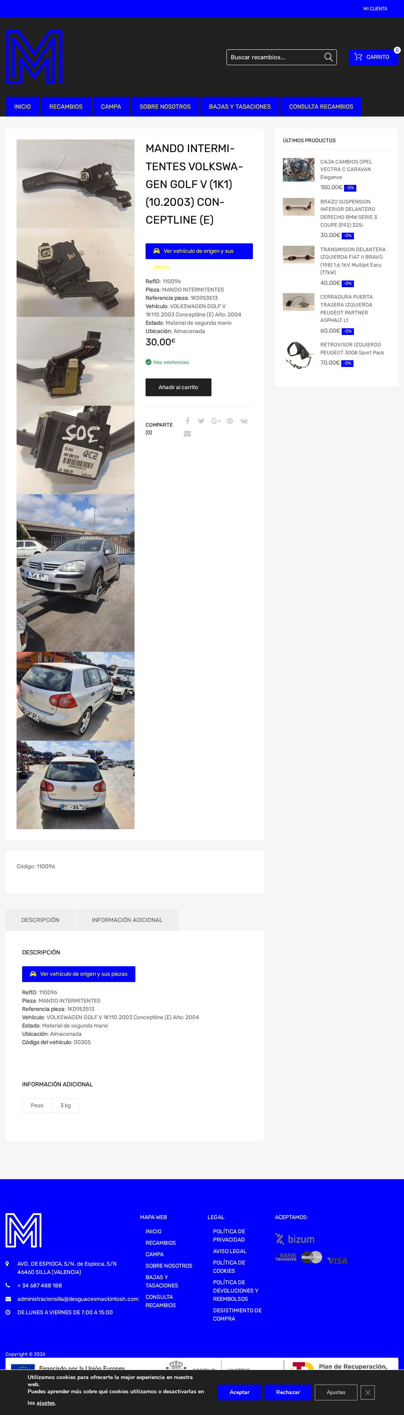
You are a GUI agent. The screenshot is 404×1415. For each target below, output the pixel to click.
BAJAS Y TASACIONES (240, 106)
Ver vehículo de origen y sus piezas (193, 253)
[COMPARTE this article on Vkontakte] (243, 421)
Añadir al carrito (178, 387)
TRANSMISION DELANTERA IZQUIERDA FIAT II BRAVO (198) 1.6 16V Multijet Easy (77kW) (353, 261)
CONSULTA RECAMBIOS (321, 106)
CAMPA (111, 106)
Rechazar (288, 1392)
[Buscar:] (281, 57)
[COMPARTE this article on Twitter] (200, 421)
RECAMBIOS (65, 106)
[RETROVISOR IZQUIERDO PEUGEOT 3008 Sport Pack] (298, 355)
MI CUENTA (375, 8)
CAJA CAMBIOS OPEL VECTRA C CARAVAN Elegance (346, 169)
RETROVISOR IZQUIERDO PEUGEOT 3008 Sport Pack (352, 349)
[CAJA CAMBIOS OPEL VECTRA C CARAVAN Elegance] (298, 170)
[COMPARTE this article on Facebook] (186, 421)
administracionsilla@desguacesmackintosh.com (77, 1299)
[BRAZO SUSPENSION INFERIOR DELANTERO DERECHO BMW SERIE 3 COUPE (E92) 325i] (298, 207)
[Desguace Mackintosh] (34, 57)
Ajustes (336, 1392)
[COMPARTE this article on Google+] (214, 421)
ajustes (46, 1403)
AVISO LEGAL (230, 1251)
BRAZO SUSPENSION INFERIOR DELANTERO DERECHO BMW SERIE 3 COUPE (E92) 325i (348, 213)
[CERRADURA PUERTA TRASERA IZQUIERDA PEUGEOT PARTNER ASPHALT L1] (298, 302)
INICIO (22, 106)
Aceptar (239, 1392)
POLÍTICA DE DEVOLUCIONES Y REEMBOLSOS (235, 1290)
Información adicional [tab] (127, 920)
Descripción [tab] (40, 920)
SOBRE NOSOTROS (165, 106)
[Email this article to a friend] (186, 434)
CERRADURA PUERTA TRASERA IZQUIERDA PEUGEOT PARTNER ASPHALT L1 (346, 308)
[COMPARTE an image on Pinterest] (229, 421)
